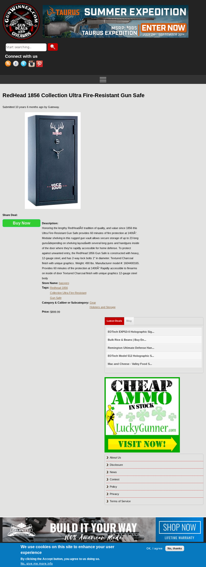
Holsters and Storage (103, 307)
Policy (113, 486)
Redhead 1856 (59, 287)
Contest (114, 479)
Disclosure (116, 464)
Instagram (32, 64)
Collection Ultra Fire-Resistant (68, 292)
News (113, 472)
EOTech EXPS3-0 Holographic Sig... (131, 331)
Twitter (24, 64)
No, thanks (175, 548)
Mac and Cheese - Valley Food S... (130, 363)
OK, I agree (154, 548)
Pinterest (40, 64)
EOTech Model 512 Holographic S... (131, 355)
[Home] (21, 21)
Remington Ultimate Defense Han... (131, 347)
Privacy (114, 493)
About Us (115, 457)
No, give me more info (37, 563)
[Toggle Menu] (103, 79)
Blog (129, 320)
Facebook (17, 64)
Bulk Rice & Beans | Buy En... (127, 339)
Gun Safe (56, 297)
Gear (93, 302)
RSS (9, 64)
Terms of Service (120, 501)
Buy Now (21, 223)
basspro (64, 283)
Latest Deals (115, 320)
